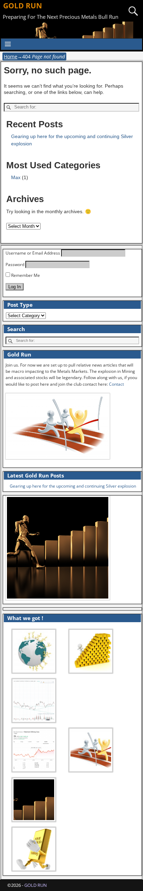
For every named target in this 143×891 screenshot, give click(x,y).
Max (15, 177)
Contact (116, 384)
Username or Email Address (33, 253)
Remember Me (25, 275)
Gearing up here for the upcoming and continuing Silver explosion (73, 486)
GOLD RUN (22, 5)
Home (10, 56)
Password (15, 264)
